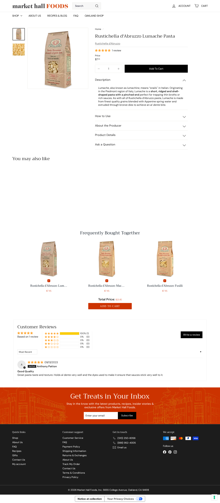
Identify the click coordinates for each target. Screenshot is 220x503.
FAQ (75, 15)
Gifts (15, 455)
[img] (36, 362)
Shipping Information (74, 451)
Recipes (16, 451)
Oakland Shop (94, 15)
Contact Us (18, 459)
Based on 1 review (27, 336)
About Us (35, 15)
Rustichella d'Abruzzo (107, 43)
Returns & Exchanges (74, 455)
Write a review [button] (191, 334)
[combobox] (86, 5)
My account (19, 464)
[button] (103, 50)
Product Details (105, 135)
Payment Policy (71, 446)
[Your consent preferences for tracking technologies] (214, 497)
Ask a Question (105, 144)
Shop (15, 437)
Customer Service (72, 437)
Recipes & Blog (57, 15)
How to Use (102, 116)
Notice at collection (90, 498)
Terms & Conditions (73, 472)
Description (102, 80)
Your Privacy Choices (120, 498)
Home (98, 29)
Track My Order (71, 464)
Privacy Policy (70, 477)
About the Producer (108, 126)
